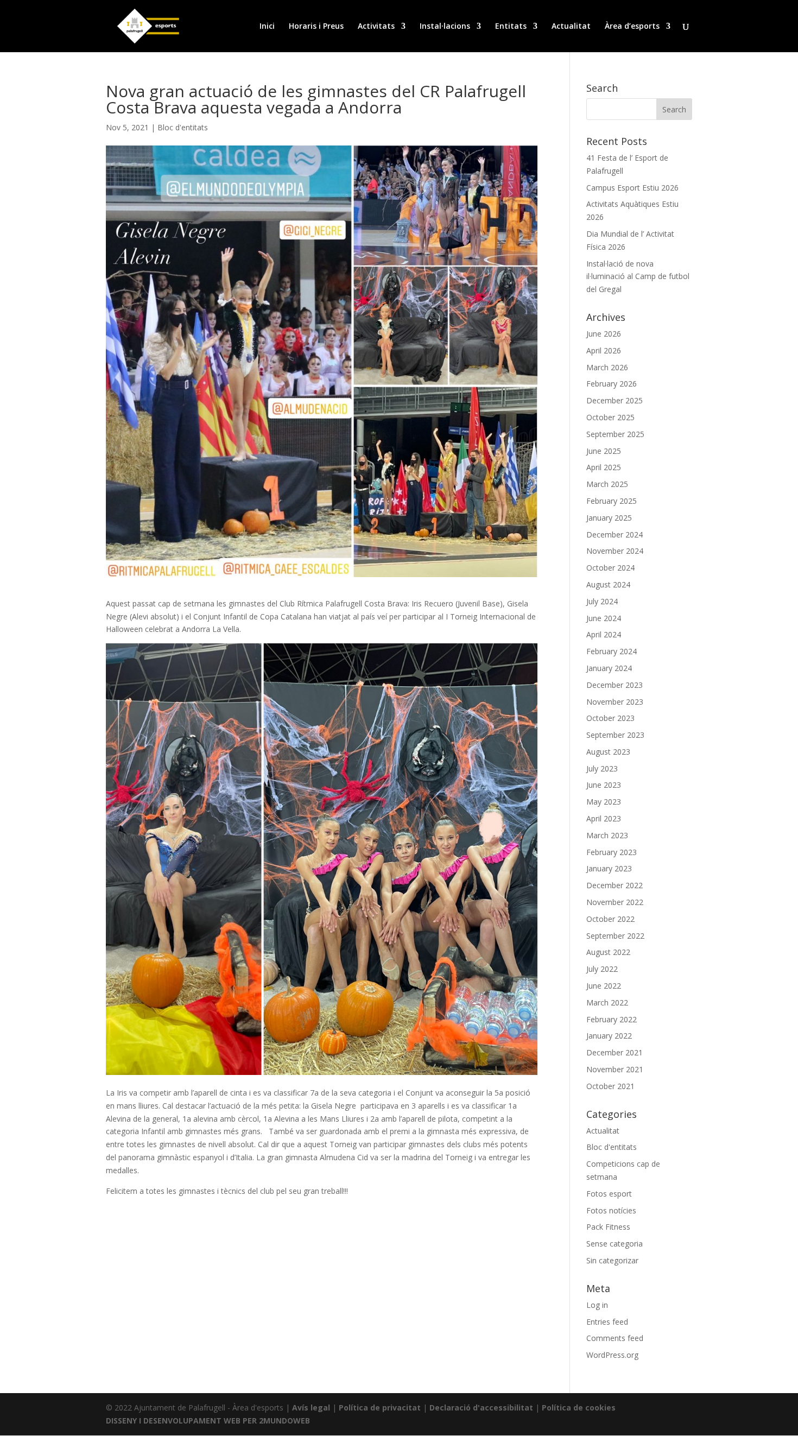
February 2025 (611, 501)
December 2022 (614, 885)
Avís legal (311, 1407)
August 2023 (608, 752)
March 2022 (607, 1002)
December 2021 (614, 1052)
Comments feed (614, 1338)
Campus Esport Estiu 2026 (632, 187)
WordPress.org (612, 1355)
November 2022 (614, 902)
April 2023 (603, 818)
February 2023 (611, 852)
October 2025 (610, 417)
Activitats (376, 26)
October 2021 (610, 1086)
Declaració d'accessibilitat (481, 1407)
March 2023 (607, 835)
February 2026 (611, 383)
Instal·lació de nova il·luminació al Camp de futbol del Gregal (637, 276)
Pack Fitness (608, 1227)
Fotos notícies (611, 1210)
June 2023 (603, 785)
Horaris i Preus (316, 26)
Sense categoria (614, 1243)
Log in (597, 1305)
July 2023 (602, 768)
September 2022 (615, 936)
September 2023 (615, 735)
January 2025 (609, 518)
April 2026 (603, 350)
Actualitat (571, 26)
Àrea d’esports (632, 26)
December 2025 (614, 400)
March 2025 (607, 484)
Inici (267, 26)
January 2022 (609, 1035)
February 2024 (611, 651)
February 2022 (611, 1019)
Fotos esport (609, 1193)
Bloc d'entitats (182, 127)
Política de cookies (579, 1407)
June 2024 (603, 618)
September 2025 (615, 434)
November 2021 (614, 1069)
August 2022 (608, 952)
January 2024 (609, 668)
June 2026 (603, 333)
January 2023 (609, 868)
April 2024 (603, 634)
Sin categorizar (612, 1260)
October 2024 (610, 567)
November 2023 (614, 702)
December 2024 (614, 534)
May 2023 (603, 801)
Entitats (511, 26)
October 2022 (610, 919)
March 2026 (607, 367)
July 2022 (602, 969)
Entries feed (607, 1322)
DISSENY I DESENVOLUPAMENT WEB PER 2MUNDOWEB (208, 1420)
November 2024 (614, 551)
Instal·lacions (445, 26)
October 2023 (610, 718)
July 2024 (602, 601)
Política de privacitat (380, 1407)
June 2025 (603, 451)
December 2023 (614, 685)
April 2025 (603, 467)
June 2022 (603, 985)
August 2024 (608, 584)
